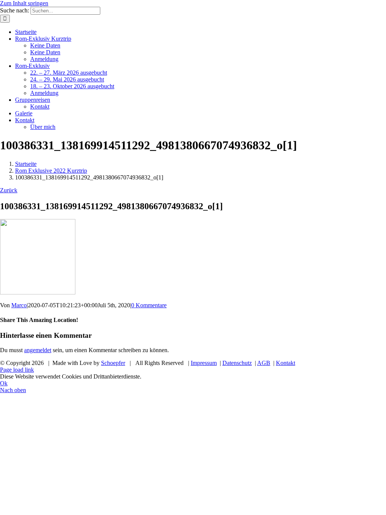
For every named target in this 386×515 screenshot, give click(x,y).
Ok (4, 383)
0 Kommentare (149, 305)
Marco (19, 305)
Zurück (8, 190)
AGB (263, 363)
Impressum (204, 363)
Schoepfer (113, 363)
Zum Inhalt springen (24, 3)
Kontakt (285, 363)
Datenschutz (237, 363)
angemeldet (37, 350)
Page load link (17, 369)
